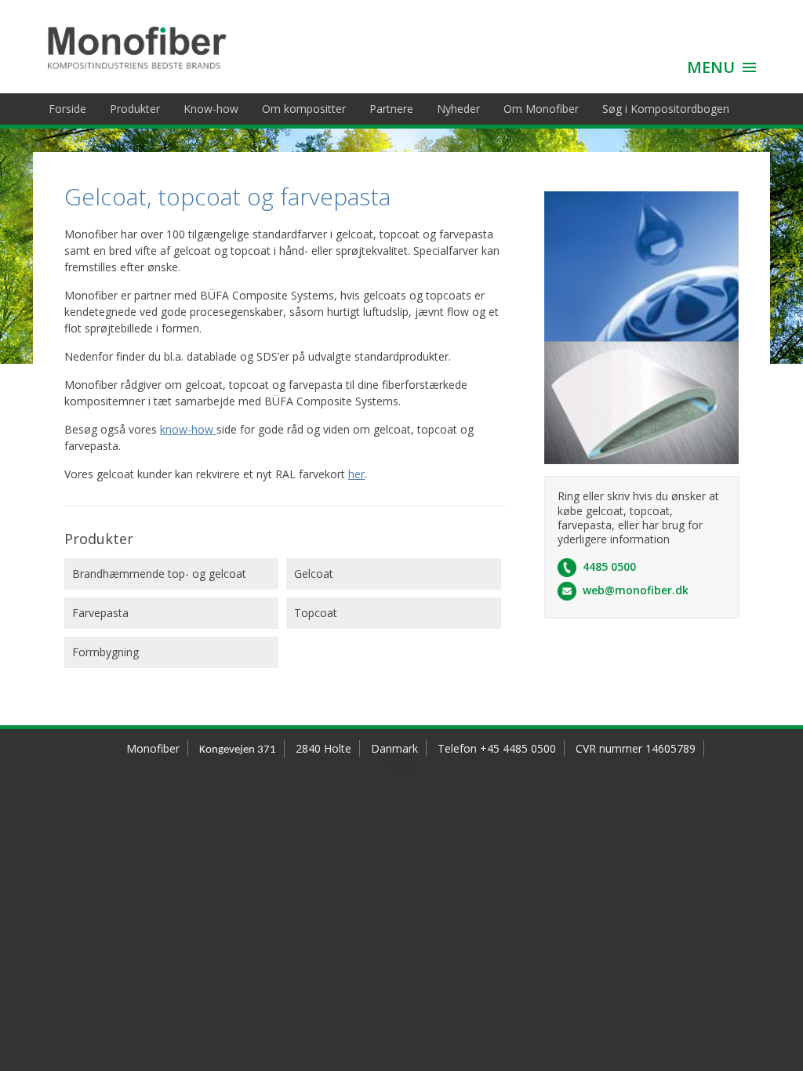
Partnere (391, 108)
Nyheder (458, 108)
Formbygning (105, 651)
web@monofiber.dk (636, 590)
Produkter (135, 108)
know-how (188, 429)
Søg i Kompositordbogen (665, 108)
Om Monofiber (541, 108)
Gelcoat (313, 573)
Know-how (210, 108)
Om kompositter (304, 108)
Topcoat (315, 612)
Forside (67, 108)
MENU (711, 67)
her (356, 474)
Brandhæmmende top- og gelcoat (159, 573)
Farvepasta (100, 612)
